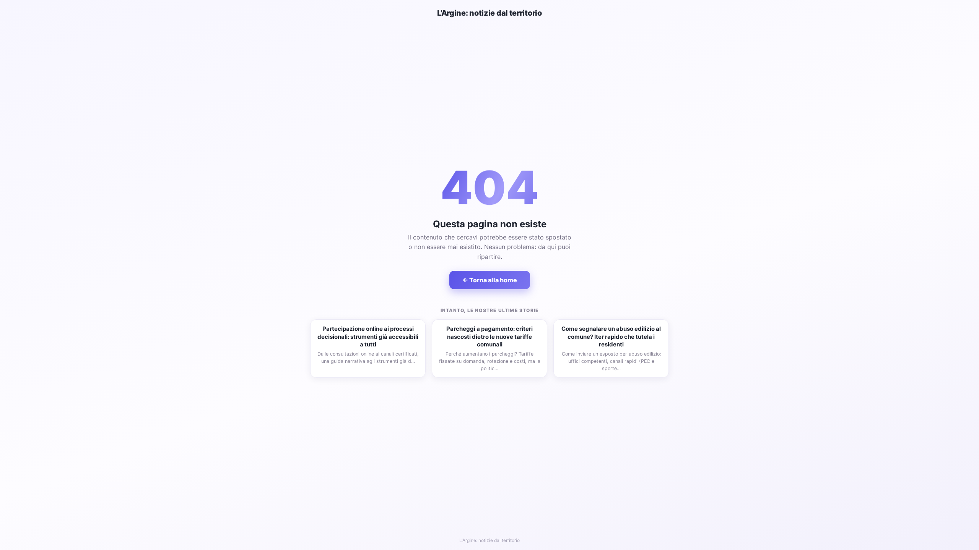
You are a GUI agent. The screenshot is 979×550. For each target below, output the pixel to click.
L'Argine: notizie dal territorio (489, 13)
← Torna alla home (489, 280)
